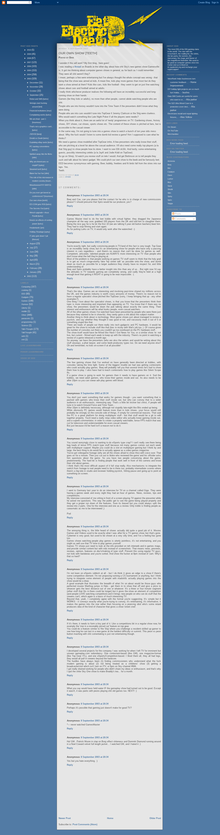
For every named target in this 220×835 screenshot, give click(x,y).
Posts (177, 214)
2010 (29, 50)
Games (24, 301)
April (32, 260)
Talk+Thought (27, 329)
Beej (169, 165)
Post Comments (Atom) (85, 824)
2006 (29, 66)
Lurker (170, 179)
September (34, 95)
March (33, 264)
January (33, 272)
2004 (29, 74)
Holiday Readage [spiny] (40, 232)
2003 (29, 79)
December (34, 83)
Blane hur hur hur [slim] (39, 173)
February (34, 268)
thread (77, 66)
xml (22, 340)
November (34, 87)
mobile (24, 311)
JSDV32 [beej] (35, 134)
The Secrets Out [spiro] (39, 208)
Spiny (170, 196)
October (33, 91)
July (32, 248)
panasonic (25, 318)
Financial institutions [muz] (40, 111)
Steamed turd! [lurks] (38, 169)
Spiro (170, 200)
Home (110, 818)
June (32, 252)
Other (23, 315)
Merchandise (173, 134)
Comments (180, 219)
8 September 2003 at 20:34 (94, 195)
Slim (169, 193)
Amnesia (171, 161)
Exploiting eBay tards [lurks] (41, 142)
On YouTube (173, 131)
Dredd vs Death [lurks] (39, 138)
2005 (29, 70)
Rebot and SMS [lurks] (39, 99)
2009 (29, 54)
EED (23, 294)
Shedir (170, 189)
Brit (169, 168)
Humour (24, 304)
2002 (29, 276)
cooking (24, 290)
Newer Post (65, 818)
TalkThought (26, 332)
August (33, 243)
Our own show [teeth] (38, 200)
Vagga (170, 203)
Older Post (155, 818)
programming (26, 322)
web (23, 336)
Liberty (24, 308)
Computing (25, 287)
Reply (70, 206)
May (32, 256)
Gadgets (25, 297)
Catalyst (171, 172)
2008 (29, 58)
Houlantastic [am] (37, 228)
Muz (169, 182)
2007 (29, 62)
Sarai (170, 186)
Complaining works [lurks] (40, 115)
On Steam (172, 127)
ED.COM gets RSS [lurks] (40, 204)
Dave (170, 175)
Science (24, 325)
